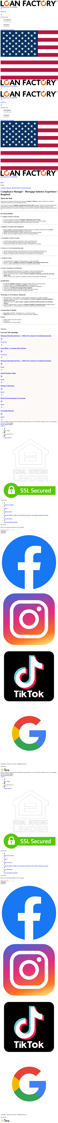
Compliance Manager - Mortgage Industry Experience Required (16, 187)
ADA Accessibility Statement (11, 522)
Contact (5, 508)
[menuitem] (7, 20)
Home (2, 182)
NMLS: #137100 (8, 511)
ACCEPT (10, 424)
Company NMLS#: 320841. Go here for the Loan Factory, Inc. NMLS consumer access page (26, 515)
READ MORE (4, 424)
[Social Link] (29, 590)
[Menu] (1, 178)
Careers (2, 185)
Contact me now (7, 437)
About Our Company (9, 504)
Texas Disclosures (8, 518)
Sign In (2, 29)
